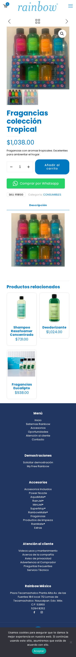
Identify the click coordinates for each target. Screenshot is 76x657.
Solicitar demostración (38, 462)
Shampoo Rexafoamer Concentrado (21, 331)
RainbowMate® (38, 512)
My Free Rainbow (38, 466)
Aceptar (39, 651)
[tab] (38, 205)
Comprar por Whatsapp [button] (39, 183)
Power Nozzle (38, 493)
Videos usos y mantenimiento (38, 551)
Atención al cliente (38, 436)
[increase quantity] (28, 167)
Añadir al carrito (52, 167)
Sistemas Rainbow (38, 424)
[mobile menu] (70, 6)
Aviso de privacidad (38, 558)
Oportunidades (38, 432)
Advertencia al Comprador (38, 562)
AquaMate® (38, 497)
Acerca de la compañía (38, 555)
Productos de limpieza (38, 520)
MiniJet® (38, 505)
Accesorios (38, 428)
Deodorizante (54, 327)
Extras (38, 528)
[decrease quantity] (11, 167)
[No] (71, 642)
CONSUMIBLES (52, 195)
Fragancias (38, 516)
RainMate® (38, 524)
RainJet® (38, 501)
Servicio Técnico (38, 570)
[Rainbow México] (38, 6)
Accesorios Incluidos (38, 489)
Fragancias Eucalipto (22, 386)
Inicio (38, 420)
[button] (62, 34)
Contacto (38, 439)
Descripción (38, 205)
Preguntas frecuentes (38, 566)
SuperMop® (38, 508)
